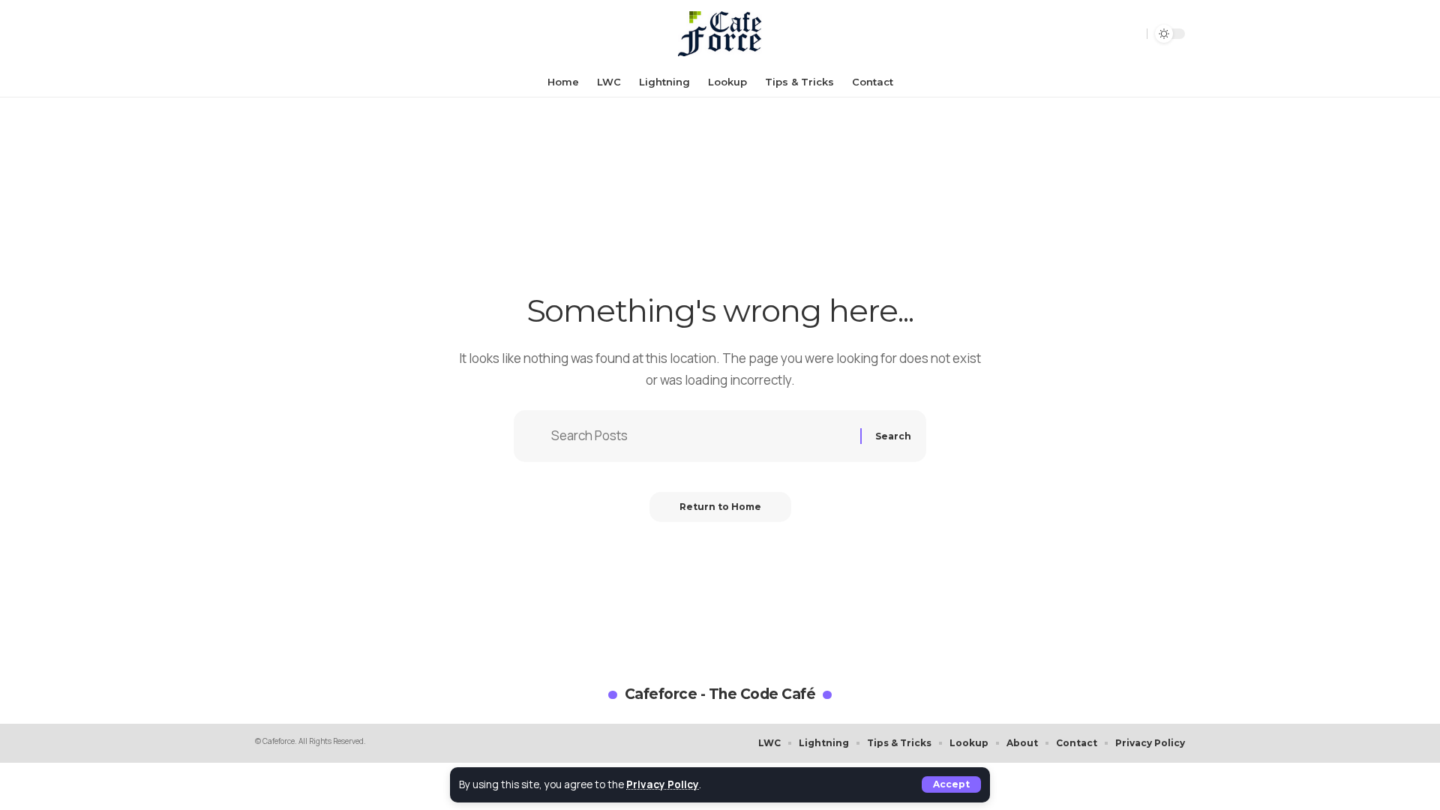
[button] (951, 784)
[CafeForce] (720, 33)
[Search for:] (700, 436)
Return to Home (720, 506)
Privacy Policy (662, 784)
